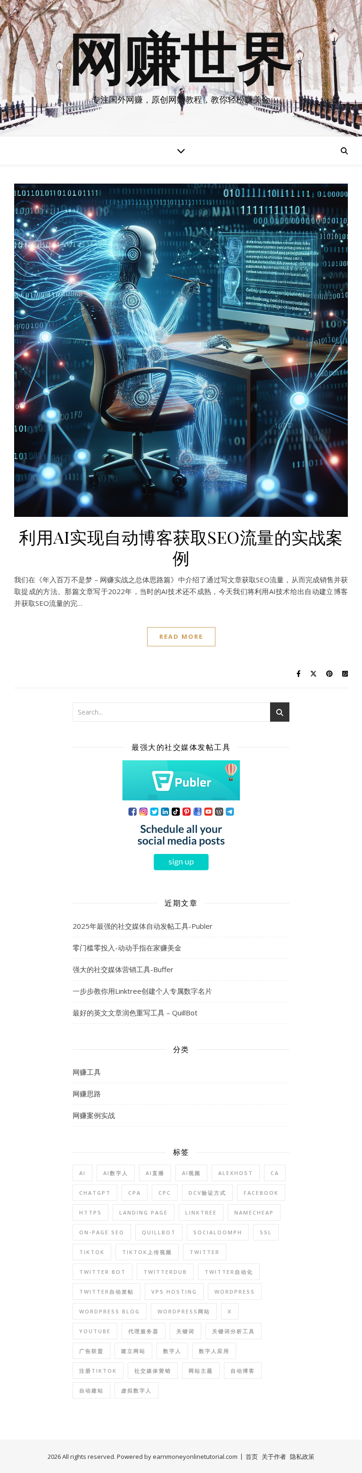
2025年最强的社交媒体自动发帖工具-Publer (143, 926)
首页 (252, 1456)
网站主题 (201, 1370)
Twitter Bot (102, 1271)
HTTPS (90, 1212)
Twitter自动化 (229, 1271)
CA (275, 1172)
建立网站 (133, 1350)
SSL (266, 1232)
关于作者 (274, 1456)
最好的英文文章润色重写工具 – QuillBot (135, 1012)
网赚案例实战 (94, 1115)
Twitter (204, 1252)
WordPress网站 (183, 1311)
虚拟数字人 (136, 1390)
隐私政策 (302, 1456)
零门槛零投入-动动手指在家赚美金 (127, 947)
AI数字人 (115, 1172)
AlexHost (235, 1172)
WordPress (234, 1291)
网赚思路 (87, 1093)
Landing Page (143, 1212)
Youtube (95, 1331)
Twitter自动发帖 (106, 1291)
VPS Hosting (174, 1291)
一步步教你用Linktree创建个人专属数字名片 (142, 991)
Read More (181, 636)
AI (82, 1172)
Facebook (261, 1192)
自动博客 (242, 1370)
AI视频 (191, 1172)
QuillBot (159, 1232)
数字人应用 (214, 1350)
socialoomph (217, 1232)
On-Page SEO (101, 1232)
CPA (134, 1192)
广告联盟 (91, 1350)
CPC (164, 1192)
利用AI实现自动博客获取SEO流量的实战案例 (181, 547)
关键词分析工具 (233, 1331)
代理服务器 (143, 1331)
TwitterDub (165, 1271)
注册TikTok (98, 1370)
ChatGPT (95, 1192)
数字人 (172, 1350)
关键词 (185, 1331)
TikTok (92, 1252)
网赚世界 (181, 60)
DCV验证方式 (207, 1192)
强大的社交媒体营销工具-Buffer (123, 969)
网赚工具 (87, 1072)
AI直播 (155, 1172)
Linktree (201, 1212)
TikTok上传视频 (147, 1252)
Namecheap (254, 1212)
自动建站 (91, 1390)
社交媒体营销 (152, 1370)
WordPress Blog (109, 1311)
